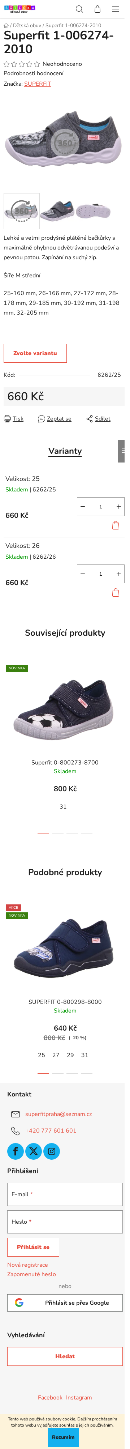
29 (70, 1055)
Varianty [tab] (65, 451)
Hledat (65, 1356)
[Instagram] (51, 1151)
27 (56, 1055)
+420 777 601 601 (51, 1131)
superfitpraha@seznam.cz (58, 1114)
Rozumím (63, 1437)
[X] (33, 1151)
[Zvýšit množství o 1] (118, 507)
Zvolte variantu (35, 353)
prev (7, 701)
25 (41, 1055)
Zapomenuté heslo (31, 1274)
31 (63, 807)
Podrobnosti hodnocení (34, 73)
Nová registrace (27, 1265)
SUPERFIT (37, 84)
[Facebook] (15, 1151)
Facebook (50, 1398)
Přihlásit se (33, 1247)
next (122, 701)
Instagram (79, 1398)
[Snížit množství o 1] (82, 507)
